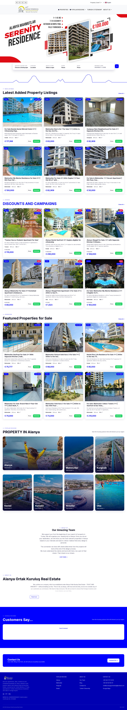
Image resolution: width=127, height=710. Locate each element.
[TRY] (26, 2)
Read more (34, 597)
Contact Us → (113, 660)
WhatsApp (36, 141)
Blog (81, 683)
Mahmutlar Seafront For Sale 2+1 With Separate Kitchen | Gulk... (19, 355)
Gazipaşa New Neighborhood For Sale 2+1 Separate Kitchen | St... (103, 130)
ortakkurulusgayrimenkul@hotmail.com (113, 685)
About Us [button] (106, 10)
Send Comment (63, 628)
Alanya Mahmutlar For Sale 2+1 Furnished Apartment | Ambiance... (20, 292)
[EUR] (17, 2)
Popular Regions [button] (77, 10)
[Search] (117, 66)
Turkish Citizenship (94, 10)
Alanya (58, 680)
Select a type (50, 65)
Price (78, 65)
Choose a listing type (21, 65)
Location (33, 65)
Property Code (99, 65)
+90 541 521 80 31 (108, 683)
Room (63, 65)
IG (3, 694)
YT (6, 694)
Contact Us (83, 685)
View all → (121, 93)
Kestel (58, 688)
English (109, 2)
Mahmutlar (59, 683)
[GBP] (23, 2)
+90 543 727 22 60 (108, 680)
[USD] (20, 2)
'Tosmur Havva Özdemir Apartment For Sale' (22, 240)
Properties (64, 10)
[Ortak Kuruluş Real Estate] (28, 9)
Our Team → (63, 557)
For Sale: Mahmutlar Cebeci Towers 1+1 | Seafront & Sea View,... (102, 405)
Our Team (82, 680)
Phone (29, 141)
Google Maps (106, 688)
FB (9, 694)
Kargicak (58, 685)
